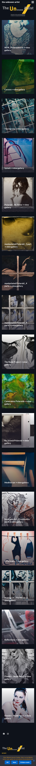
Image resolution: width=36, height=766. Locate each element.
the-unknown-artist (11, 2)
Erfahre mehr (25, 762)
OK (7, 762)
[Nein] (34, 761)
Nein (14, 762)
